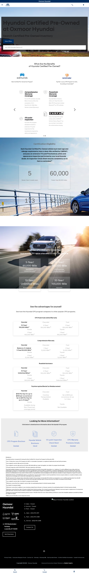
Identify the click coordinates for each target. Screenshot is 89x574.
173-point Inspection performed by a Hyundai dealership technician (29, 210)
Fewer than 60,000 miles (59, 180)
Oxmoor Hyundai (32, 563)
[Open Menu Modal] (2, 5)
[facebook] (44, 551)
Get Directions (9, 534)
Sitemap (36, 557)
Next (74, 109)
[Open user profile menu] (74, 571)
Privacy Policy (8, 557)
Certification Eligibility (44, 144)
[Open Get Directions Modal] (83, 5)
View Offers (8, 41)
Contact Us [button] (29, 527)
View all (35, 446)
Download (16, 446)
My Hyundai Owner (52, 557)
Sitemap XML (42, 557)
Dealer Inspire (68, 563)
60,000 (59, 173)
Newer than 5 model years (30, 180)
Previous (14, 109)
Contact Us (30, 557)
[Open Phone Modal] (72, 5)
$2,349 (59, 200)
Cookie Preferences (79, 557)
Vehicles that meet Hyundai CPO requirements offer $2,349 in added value (59, 210)
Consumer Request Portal (19, 557)
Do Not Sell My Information (65, 557)
